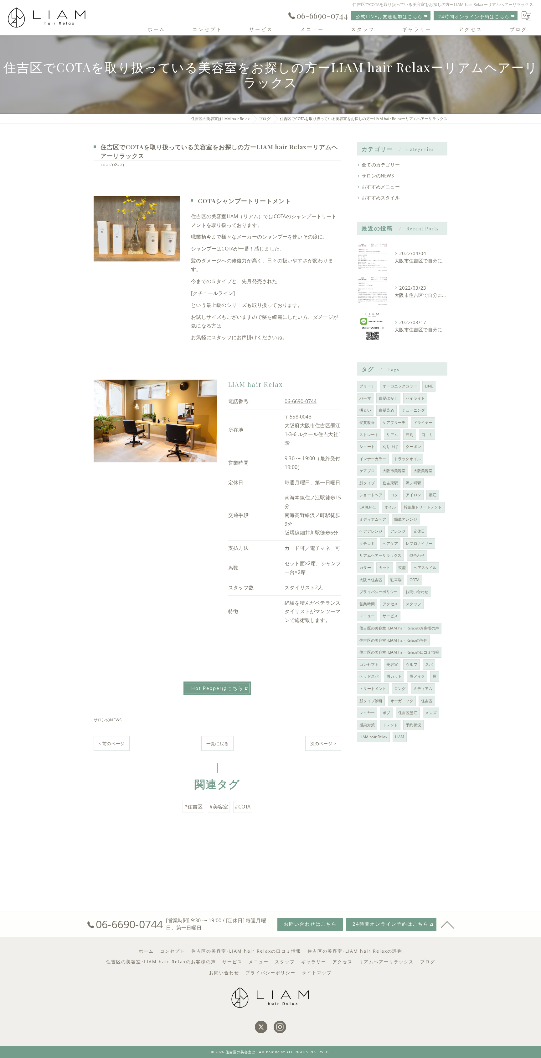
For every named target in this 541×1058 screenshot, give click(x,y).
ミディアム (423, 688)
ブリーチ (367, 386)
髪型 (402, 567)
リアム (392, 434)
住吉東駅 (390, 483)
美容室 (392, 664)
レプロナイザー (419, 543)
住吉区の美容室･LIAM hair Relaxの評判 (393, 640)
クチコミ (367, 543)
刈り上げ (390, 446)
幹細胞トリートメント (423, 507)
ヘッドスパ (369, 676)
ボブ (386, 712)
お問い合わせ (416, 591)
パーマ (365, 398)
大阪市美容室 (394, 470)
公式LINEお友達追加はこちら (389, 16)
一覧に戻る (217, 743)
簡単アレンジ (405, 519)
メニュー (367, 615)
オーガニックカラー (400, 386)
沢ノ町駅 (413, 483)
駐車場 (396, 579)
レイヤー (367, 712)
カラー (365, 567)
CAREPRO (367, 507)
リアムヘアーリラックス (380, 555)
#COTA (242, 806)
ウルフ (411, 664)
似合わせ (417, 555)
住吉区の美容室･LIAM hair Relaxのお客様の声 (399, 628)
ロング (400, 688)
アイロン (413, 494)
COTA (415, 579)
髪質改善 (367, 422)
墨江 (432, 494)
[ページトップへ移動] (447, 924)
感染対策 (367, 725)
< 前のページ (112, 743)
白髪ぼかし (388, 398)
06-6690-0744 (301, 401)
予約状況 (413, 725)
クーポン (413, 446)
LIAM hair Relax (373, 737)
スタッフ (413, 604)
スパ (429, 664)
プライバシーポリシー (378, 591)
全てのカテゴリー (381, 165)
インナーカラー (372, 458)
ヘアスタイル (425, 567)
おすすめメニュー (381, 187)
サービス (390, 615)
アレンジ (398, 531)
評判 (409, 434)
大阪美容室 (423, 470)
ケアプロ (367, 470)
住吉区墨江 (407, 712)
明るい (365, 410)
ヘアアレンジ (370, 531)
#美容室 (218, 806)
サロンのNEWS (108, 720)
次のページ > (323, 743)
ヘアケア (390, 543)
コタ (394, 494)
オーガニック (401, 700)
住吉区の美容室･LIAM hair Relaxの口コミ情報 (399, 652)
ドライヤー (423, 422)
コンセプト (369, 664)
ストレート (369, 434)
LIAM (399, 737)
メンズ (431, 712)
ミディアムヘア (372, 519)
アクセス (390, 604)
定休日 (419, 531)
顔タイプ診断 (370, 700)
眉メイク (417, 676)
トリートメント (372, 688)
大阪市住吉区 (370, 579)
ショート (367, 446)
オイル (390, 507)
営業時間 (367, 604)
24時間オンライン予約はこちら (474, 16)
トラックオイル (407, 458)
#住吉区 (193, 806)
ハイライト (415, 398)
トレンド (390, 725)
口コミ (427, 434)
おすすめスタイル (381, 198)
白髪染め (386, 410)
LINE (429, 386)
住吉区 (427, 700)
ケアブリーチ (394, 422)
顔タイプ (367, 483)
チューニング (413, 410)
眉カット (394, 676)
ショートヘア (370, 494)
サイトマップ (317, 973)
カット (384, 567)
